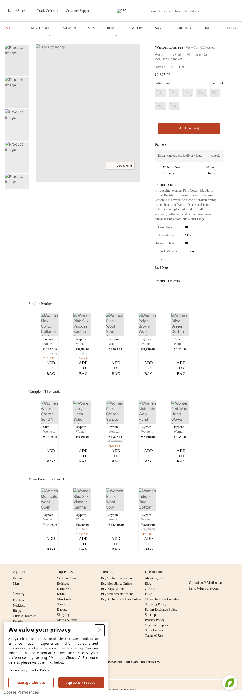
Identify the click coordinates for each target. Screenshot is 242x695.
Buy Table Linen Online (117, 578)
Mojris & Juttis (67, 620)
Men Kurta (64, 599)
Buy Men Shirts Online (116, 583)
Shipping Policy (155, 604)
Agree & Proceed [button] (81, 682)
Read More (162, 267)
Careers (150, 589)
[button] (216, 10)
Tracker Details (39, 670)
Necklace (19, 605)
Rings (17, 611)
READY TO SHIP (38, 28)
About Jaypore (154, 578)
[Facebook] (201, 572)
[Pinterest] (228, 572)
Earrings (18, 600)
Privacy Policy (18, 670)
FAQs (148, 594)
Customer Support (157, 625)
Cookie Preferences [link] (21, 692)
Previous (17, 44)
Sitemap (150, 615)
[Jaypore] (122, 11)
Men (16, 583)
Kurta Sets (64, 589)
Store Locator (154, 630)
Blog (148, 583)
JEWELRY (135, 28)
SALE (10, 28)
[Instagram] (191, 572)
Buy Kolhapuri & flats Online (121, 599)
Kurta (61, 594)
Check (215, 155)
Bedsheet (63, 583)
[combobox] (176, 11)
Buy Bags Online (112, 589)
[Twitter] (209, 572)
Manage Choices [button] (31, 682)
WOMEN (69, 28)
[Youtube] (219, 572)
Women (18, 578)
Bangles (18, 621)
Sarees (61, 604)
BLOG (231, 28)
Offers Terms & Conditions (163, 599)
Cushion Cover (67, 578)
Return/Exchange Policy (161, 609)
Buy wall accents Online (117, 594)
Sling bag (63, 615)
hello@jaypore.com (204, 588)
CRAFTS (209, 28)
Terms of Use (154, 635)
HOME (112, 28)
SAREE (160, 28)
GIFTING (184, 28)
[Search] (205, 11)
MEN (91, 28)
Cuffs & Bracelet (24, 616)
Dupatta (62, 609)
